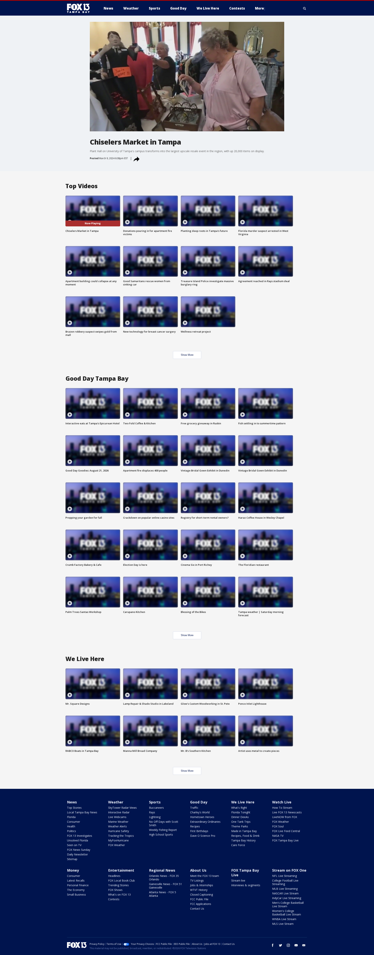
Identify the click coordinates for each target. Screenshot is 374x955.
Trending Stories (118, 885)
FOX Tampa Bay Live (285, 840)
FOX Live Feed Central (286, 831)
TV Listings (197, 880)
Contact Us (197, 908)
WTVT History (198, 890)
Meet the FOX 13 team (204, 876)
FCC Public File (199, 899)
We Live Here (242, 802)
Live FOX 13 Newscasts (287, 812)
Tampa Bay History (243, 840)
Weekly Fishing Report (163, 830)
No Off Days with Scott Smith (163, 823)
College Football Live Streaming (285, 882)
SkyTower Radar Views (122, 807)
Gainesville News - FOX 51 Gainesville (165, 885)
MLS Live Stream (283, 924)
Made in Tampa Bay (244, 831)
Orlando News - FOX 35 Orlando (164, 877)
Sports (155, 802)
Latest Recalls (76, 880)
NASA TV (277, 836)
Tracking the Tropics (121, 836)
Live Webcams (117, 817)
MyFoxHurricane (118, 840)
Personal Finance (78, 885)
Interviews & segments (245, 885)
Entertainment (121, 870)
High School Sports (161, 834)
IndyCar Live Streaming (286, 898)
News (72, 802)
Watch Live (281, 802)
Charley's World (200, 812)
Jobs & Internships (201, 885)
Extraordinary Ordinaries (205, 821)
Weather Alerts (117, 826)
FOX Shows (115, 890)
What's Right (239, 807)
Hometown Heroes (202, 817)
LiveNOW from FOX (284, 817)
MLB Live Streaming (285, 889)
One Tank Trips (241, 821)
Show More (187, 354)
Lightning (155, 817)
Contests (113, 899)
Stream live (238, 880)
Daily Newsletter (77, 854)
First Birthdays (199, 831)
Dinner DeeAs (240, 817)
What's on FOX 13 (119, 894)
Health (71, 826)
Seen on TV (74, 845)
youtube (296, 945)
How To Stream (282, 807)
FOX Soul (278, 826)
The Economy (76, 890)
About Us (198, 870)
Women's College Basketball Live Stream (286, 912)
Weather (115, 802)
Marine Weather (118, 821)
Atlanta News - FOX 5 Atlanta (162, 894)
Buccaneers (156, 807)
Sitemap (72, 859)
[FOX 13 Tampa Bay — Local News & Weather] (80, 8)
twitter (280, 945)
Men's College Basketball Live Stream (288, 904)
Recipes (195, 826)
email (304, 945)
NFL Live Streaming (284, 876)
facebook (273, 945)
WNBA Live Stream (284, 919)
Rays (152, 812)
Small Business (76, 894)
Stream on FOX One (289, 870)
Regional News (162, 870)
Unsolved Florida (77, 840)
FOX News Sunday (78, 850)
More (259, 8)
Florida (71, 817)
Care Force (238, 845)
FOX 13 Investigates (79, 836)
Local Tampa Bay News (82, 812)
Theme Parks (239, 826)
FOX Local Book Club (121, 880)
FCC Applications (200, 904)
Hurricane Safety (118, 831)
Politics (71, 831)
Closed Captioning (201, 894)
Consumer (73, 821)
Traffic (194, 807)
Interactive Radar (119, 812)
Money (73, 870)
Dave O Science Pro (202, 836)
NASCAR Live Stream (285, 893)
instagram (288, 945)
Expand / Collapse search (304, 8)
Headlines (114, 876)
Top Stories (74, 807)
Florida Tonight (240, 812)
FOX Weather (116, 845)
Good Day (198, 802)
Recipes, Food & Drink (245, 836)
